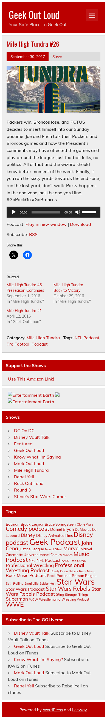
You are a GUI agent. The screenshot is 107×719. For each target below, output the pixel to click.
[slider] (90, 211)
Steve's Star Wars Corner (40, 496)
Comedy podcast (27, 528)
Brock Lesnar (32, 524)
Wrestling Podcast (75, 599)
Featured (23, 443)
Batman (12, 524)
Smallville (31, 583)
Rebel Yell (24, 476)
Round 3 (22, 490)
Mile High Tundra (43, 337)
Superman (17, 599)
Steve (57, 56)
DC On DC (24, 430)
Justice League (31, 548)
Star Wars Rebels (68, 588)
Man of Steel (53, 549)
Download (80, 224)
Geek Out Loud (34, 14)
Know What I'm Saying (37, 457)
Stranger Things (77, 594)
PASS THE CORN (73, 561)
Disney (28, 535)
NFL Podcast (87, 337)
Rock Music (87, 571)
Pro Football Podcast (27, 344)
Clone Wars (85, 524)
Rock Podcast (59, 575)
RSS (33, 234)
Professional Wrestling (30, 565)
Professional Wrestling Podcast (45, 568)
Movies (67, 555)
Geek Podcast (54, 542)
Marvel (71, 548)
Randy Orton (59, 571)
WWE (15, 604)
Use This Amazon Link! (31, 379)
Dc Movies (83, 529)
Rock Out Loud (29, 483)
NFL (32, 560)
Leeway (79, 709)
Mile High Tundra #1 (24, 310)
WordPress (53, 709)
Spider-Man (47, 583)
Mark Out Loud (29, 463)
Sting (60, 594)
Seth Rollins (14, 583)
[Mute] (78, 212)
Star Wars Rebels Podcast (53, 591)
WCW (33, 599)
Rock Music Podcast (26, 575)
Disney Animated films (54, 535)
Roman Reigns (84, 575)
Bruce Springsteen (60, 524)
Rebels (73, 571)
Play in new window (46, 224)
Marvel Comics (51, 555)
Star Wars (76, 582)
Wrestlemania (49, 599)
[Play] (13, 212)
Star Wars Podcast (25, 589)
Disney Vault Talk (31, 437)
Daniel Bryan (62, 529)
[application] (53, 212)
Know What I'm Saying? (38, 659)
